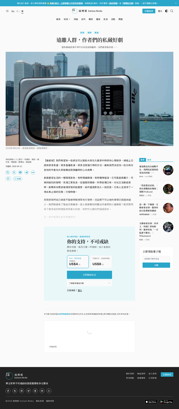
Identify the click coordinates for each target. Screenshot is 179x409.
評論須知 (53, 346)
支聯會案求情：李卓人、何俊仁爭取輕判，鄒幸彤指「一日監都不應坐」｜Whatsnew (148, 229)
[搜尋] (170, 11)
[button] (66, 19)
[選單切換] (70, 19)
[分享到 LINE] (33, 172)
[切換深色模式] (165, 11)
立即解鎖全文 (89, 274)
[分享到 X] (14, 172)
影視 (82, 32)
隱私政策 (40, 401)
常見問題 (130, 378)
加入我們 (152, 373)
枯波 (141, 239)
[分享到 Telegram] (27, 172)
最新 (143, 159)
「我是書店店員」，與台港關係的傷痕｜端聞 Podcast (148, 188)
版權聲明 (141, 378)
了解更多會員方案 (76, 283)
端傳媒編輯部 (64, 314)
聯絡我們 (141, 373)
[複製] (8, 172)
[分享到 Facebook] (20, 172)
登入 (80, 290)
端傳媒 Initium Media (23, 401)
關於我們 (130, 373)
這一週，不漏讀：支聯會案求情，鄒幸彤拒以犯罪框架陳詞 (148, 207)
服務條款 (50, 401)
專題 (97, 32)
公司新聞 (152, 378)
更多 (149, 159)
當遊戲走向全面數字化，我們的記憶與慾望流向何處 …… (148, 169)
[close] (176, 3)
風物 (90, 32)
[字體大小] (12, 11)
